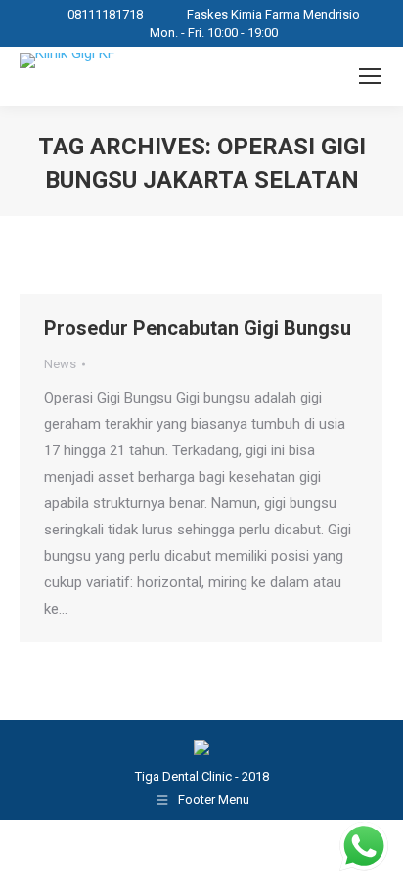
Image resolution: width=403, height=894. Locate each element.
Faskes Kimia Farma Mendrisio (273, 14)
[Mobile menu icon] (369, 76)
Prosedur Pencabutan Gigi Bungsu (197, 328)
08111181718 (105, 14)
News (60, 364)
